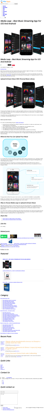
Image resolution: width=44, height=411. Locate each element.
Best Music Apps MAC (7, 325)
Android (5, 11)
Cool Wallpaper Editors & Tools (8, 319)
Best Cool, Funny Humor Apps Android (10, 306)
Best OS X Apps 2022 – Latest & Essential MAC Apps (10, 323)
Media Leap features (20, 122)
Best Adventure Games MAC (8, 324)
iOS (3, 10)
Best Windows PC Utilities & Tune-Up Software (9, 333)
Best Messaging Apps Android (8, 301)
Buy (4, 12)
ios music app (12, 246)
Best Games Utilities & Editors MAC (9, 331)
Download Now (3, 69)
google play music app (5, 246)
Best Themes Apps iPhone (8, 320)
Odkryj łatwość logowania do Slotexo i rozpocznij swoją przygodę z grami (23, 348)
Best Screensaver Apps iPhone (8, 313)
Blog (4, 15)
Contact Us (2, 369)
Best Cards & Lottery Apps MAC (9, 328)
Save (14, 65)
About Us (2, 367)
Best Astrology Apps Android (8, 307)
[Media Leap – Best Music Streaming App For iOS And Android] (7, 264)
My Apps (5, 14)
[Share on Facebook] (1, 65)
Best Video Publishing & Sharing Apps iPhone (11, 315)
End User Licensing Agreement (8, 409)
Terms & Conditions (6, 408)
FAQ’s (1, 368)
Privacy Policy (5, 407)
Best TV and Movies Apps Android (9, 308)
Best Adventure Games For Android (9, 300)
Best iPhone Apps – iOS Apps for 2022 (7, 310)
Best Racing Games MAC (7, 329)
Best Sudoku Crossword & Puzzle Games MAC (11, 330)
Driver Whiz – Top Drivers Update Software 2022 (12, 282)
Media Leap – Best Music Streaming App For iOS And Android (16, 259)
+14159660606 (9, 377)
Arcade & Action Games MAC (8, 327)
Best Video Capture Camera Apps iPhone (10, 314)
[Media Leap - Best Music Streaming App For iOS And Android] (5, 2)
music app (17, 246)
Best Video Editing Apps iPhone (8, 317)
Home (4, 6)
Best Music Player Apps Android (15, 244)
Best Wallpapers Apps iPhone (8, 321)
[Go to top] (14, 406)
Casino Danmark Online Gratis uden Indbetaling (21, 353)
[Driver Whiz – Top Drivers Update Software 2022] (7, 287)
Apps (1, 366)
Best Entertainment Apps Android (9, 303)
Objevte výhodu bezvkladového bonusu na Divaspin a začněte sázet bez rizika (22, 342)
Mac (4, 8)
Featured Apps (23, 244)
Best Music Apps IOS (5, 244)
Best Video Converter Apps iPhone (9, 316)
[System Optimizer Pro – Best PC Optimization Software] (7, 276)
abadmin (2, 245)
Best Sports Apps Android (7, 304)
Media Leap (8, 74)
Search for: (2, 3)
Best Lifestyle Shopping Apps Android (10, 305)
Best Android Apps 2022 (4, 298)
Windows (5, 7)
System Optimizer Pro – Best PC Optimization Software (14, 270)
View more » (17, 345)
